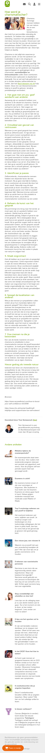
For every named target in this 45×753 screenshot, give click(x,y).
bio (35, 420)
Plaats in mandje (14, 748)
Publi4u (33, 749)
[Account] (34, 4)
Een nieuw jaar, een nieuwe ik (27, 541)
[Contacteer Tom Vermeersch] (24, 4)
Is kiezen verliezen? (23, 709)
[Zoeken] (29, 4)
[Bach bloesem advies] (7, 4)
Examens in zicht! (22, 478)
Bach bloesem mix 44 (26, 84)
